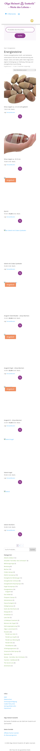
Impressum (7, 708)
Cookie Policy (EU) (9, 704)
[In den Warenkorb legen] (20, 116)
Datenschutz (8, 699)
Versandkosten (11, 112)
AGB (5, 697)
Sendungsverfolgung (10, 701)
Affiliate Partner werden (11, 733)
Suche (20, 36)
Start (5, 48)
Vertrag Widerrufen (10, 706)
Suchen (32, 549)
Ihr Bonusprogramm (10, 735)
